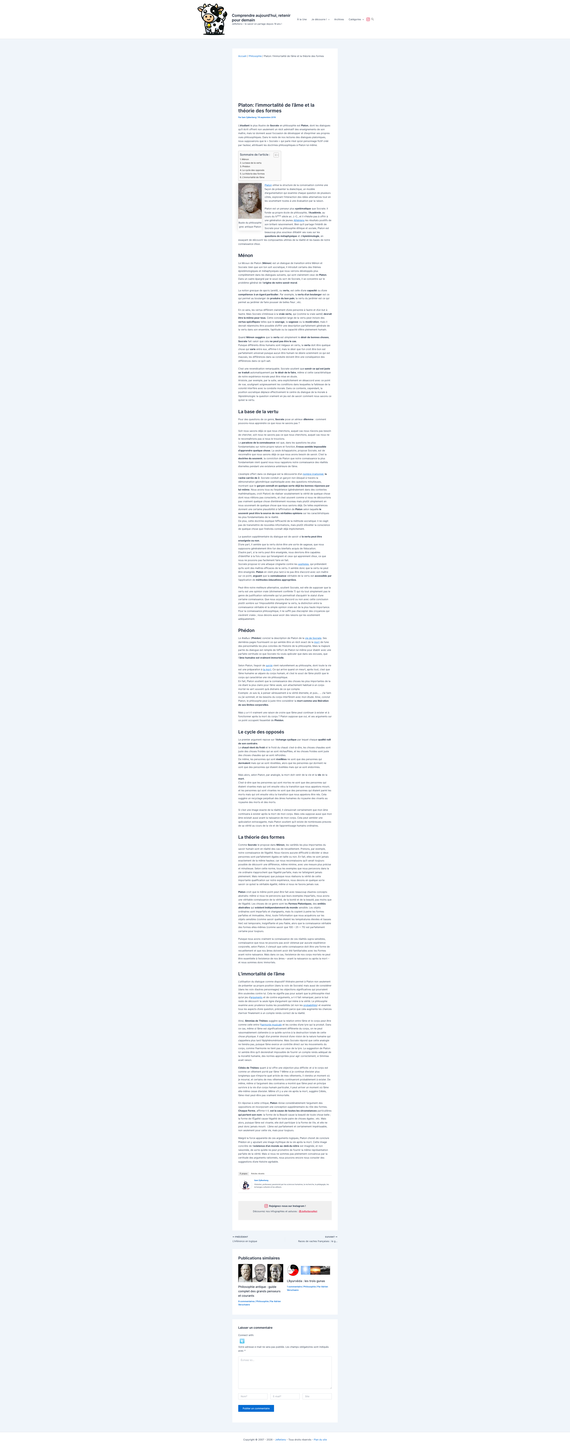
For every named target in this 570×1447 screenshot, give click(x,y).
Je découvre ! (319, 19)
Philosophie (262, 1301)
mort (317, 642)
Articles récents (258, 1173)
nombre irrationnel (313, 473)
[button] (328, 19)
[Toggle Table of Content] (274, 155)
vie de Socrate (313, 638)
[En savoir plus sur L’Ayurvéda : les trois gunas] (309, 1270)
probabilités (310, 1005)
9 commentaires (246, 1301)
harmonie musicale (271, 1024)
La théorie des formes (253, 173)
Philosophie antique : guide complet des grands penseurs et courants (259, 1291)
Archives (339, 19)
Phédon (246, 166)
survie (269, 665)
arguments (256, 997)
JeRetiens (280, 1439)
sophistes (303, 564)
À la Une (302, 19)
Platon (268, 185)
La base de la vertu (252, 163)
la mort (267, 669)
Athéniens (299, 220)
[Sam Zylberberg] (246, 1184)
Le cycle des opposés (253, 170)
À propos (243, 1173)
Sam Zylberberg (261, 1180)
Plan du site (320, 1439)
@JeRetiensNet (308, 1211)
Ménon (245, 159)
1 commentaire (294, 1286)
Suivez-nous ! (368, 19)
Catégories (355, 19)
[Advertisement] (285, 80)
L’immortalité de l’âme (253, 177)
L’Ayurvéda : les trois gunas (306, 1281)
